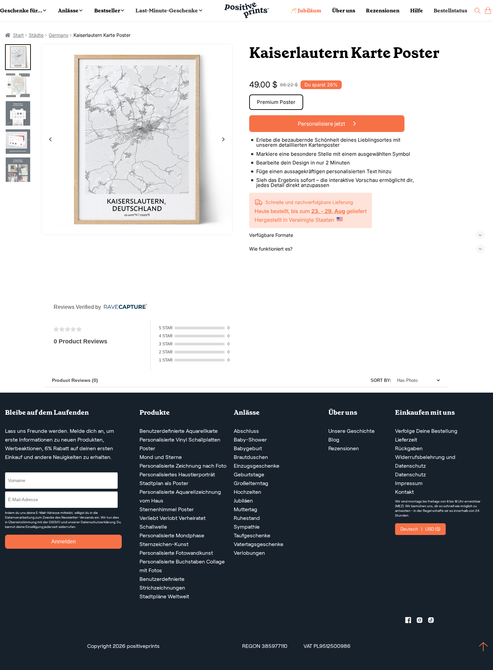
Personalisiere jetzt (322, 123)
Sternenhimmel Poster (167, 509)
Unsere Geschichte (351, 431)
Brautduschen (251, 457)
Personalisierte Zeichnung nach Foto (183, 466)
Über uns (343, 10)
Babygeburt (248, 448)
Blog (333, 440)
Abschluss (246, 431)
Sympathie (247, 527)
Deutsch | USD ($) (420, 529)
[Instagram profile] (422, 621)
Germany (58, 35)
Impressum (409, 483)
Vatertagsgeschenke (258, 544)
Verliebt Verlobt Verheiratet (173, 518)
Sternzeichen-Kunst (164, 544)
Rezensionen (382, 10)
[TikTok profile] (433, 621)
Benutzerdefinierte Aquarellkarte (179, 431)
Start (18, 35)
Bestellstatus (450, 10)
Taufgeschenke (252, 535)
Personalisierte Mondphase (172, 535)
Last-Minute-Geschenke (166, 10)
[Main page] (246, 10)
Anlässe (68, 10)
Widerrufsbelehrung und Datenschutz (425, 461)
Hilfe (416, 10)
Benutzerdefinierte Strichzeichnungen (162, 583)
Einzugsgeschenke (256, 466)
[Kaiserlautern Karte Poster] (137, 139)
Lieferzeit (406, 440)
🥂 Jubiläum (305, 10)
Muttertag (245, 509)
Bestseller (107, 10)
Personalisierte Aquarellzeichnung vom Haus (180, 496)
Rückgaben (409, 448)
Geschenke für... (21, 10)
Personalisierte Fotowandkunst (176, 553)
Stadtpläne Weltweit (164, 596)
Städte (36, 35)
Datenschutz (410, 474)
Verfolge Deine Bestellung (426, 431)
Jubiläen (243, 501)
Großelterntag (251, 483)
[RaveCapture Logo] (123, 307)
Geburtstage (249, 474)
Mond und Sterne (161, 457)
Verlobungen (249, 553)
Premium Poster (276, 102)
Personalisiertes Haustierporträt (177, 474)
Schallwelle (153, 527)
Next (223, 139)
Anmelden (63, 541)
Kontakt (404, 492)
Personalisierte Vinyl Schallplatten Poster (180, 444)
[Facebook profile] (411, 621)
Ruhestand (247, 518)
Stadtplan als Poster (164, 483)
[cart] (488, 10)
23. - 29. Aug (328, 211)
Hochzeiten (247, 492)
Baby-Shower (250, 440)
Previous (50, 139)
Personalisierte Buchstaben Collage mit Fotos (182, 566)
